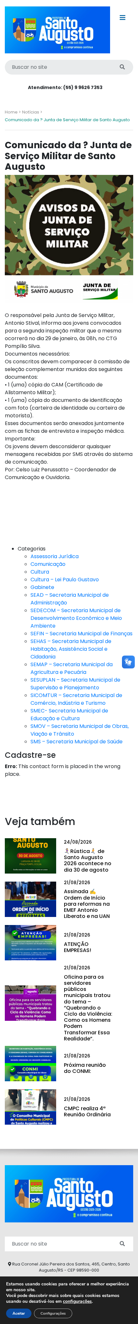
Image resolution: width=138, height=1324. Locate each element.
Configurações (53, 1313)
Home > (13, 112)
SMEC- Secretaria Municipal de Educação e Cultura (69, 714)
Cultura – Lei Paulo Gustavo (64, 579)
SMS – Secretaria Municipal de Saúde (76, 741)
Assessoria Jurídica (54, 556)
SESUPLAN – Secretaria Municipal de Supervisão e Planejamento (75, 683)
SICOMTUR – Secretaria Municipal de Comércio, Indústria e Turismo (76, 699)
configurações (77, 1301)
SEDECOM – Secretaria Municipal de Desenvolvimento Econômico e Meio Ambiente (76, 618)
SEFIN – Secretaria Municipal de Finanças (81, 633)
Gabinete (42, 587)
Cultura (39, 572)
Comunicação (47, 564)
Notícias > (32, 112)
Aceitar (19, 1313)
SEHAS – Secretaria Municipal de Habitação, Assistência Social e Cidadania (70, 649)
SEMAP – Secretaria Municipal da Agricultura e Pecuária (71, 668)
